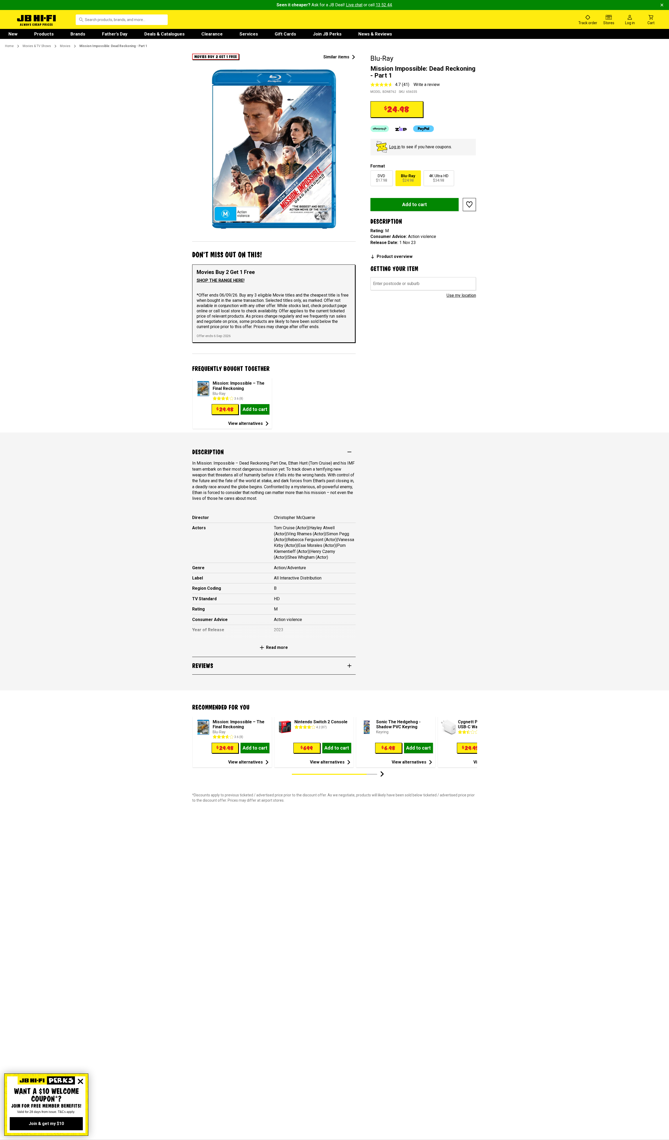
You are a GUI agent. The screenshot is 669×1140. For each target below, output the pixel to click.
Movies (65, 46)
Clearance (212, 34)
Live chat (354, 4)
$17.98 (381, 178)
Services (248, 34)
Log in (394, 146)
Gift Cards (285, 34)
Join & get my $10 (46, 1123)
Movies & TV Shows (37, 46)
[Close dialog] (80, 1081)
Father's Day (114, 34)
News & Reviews (375, 34)
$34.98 (438, 178)
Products (44, 34)
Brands (77, 34)
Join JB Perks (327, 34)
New (12, 34)
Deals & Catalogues (164, 34)
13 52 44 (384, 4)
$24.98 (408, 178)
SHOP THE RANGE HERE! (220, 280)
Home (9, 46)
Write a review (426, 84)
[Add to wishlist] (469, 204)
